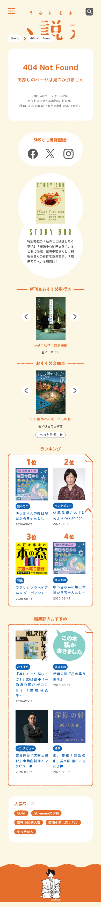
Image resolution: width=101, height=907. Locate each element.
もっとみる (48, 434)
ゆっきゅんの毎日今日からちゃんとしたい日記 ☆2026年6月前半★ (69, 590)
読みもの (22, 506)
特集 (20, 581)
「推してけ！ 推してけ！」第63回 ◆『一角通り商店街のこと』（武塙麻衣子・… (32, 685)
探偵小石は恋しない (63, 822)
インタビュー (63, 506)
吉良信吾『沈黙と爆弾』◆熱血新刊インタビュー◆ (32, 761)
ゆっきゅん (25, 831)
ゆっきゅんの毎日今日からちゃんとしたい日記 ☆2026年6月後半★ (32, 516)
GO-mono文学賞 (46, 813)
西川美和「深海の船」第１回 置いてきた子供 (69, 761)
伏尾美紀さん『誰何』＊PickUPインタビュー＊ (69, 515)
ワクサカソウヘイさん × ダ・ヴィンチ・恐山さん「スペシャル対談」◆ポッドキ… (32, 590)
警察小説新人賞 (28, 822)
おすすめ (22, 667)
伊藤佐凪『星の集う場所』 (69, 677)
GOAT (21, 813)
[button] (26, 316)
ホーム (14, 38)
